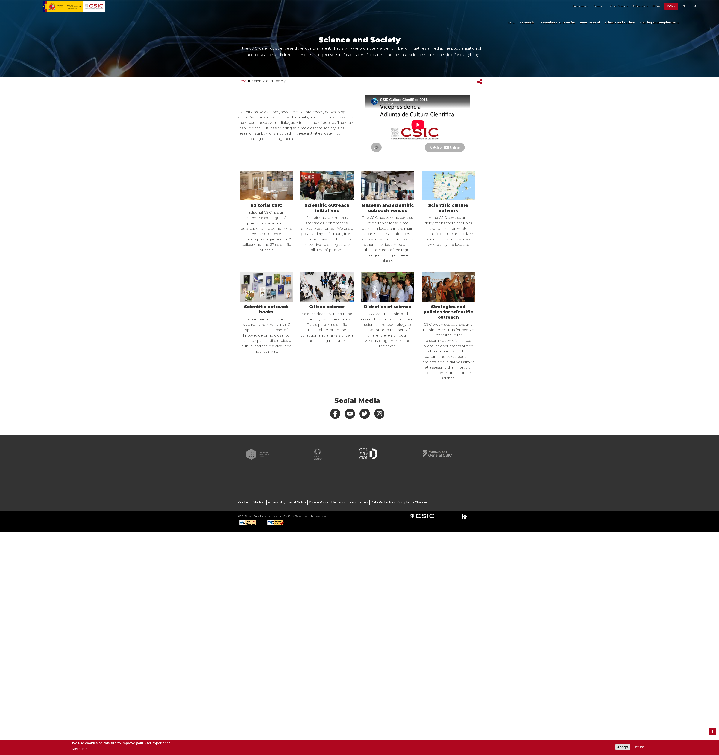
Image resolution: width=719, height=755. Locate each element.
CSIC (511, 22)
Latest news (580, 5)
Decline (639, 747)
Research (526, 22)
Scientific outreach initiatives (327, 208)
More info (80, 749)
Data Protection (383, 502)
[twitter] (365, 414)
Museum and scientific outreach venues (388, 208)
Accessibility (276, 502)
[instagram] (379, 414)
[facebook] (335, 414)
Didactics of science (387, 306)
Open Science (619, 5)
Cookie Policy (319, 502)
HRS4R (656, 5)
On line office (640, 5)
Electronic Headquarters (349, 502)
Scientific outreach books (266, 309)
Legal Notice (297, 502)
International (590, 22)
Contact (244, 502)
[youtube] (350, 414)
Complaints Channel (412, 502)
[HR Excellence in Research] (464, 516)
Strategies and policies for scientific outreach (448, 312)
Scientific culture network (448, 208)
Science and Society (620, 22)
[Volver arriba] (712, 731)
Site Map (259, 502)
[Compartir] (479, 82)
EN (685, 6)
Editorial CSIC (266, 205)
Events (598, 5)
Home (241, 81)
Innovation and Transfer (557, 22)
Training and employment (659, 22)
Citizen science (327, 306)
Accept (622, 747)
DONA (671, 6)
